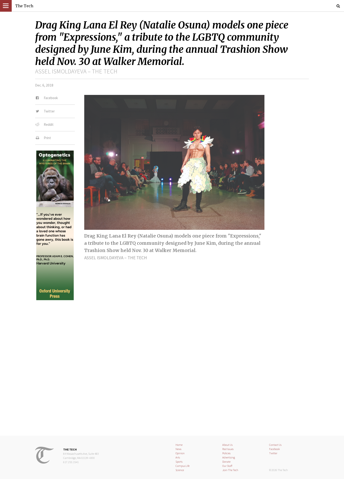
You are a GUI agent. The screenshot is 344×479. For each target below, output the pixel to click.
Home (179, 445)
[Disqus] (172, 364)
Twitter (273, 453)
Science (180, 470)
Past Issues (228, 449)
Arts (178, 457)
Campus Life (183, 466)
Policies (226, 453)
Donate (226, 461)
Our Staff (227, 466)
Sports (179, 461)
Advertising (228, 457)
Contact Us (275, 445)
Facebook (274, 449)
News (178, 449)
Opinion (180, 453)
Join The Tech (230, 470)
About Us (227, 445)
